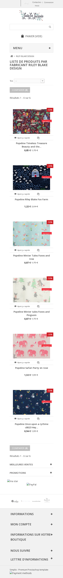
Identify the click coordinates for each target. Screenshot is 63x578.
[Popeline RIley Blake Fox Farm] (31, 177)
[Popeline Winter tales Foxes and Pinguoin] (31, 290)
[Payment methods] (21, 573)
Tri (11, 80)
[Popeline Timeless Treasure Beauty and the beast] (31, 121)
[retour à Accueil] (11, 56)
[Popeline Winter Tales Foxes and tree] (31, 233)
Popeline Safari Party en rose (31, 367)
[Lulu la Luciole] (31, 15)
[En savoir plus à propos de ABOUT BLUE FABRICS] (25, 501)
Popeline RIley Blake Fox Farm (31, 199)
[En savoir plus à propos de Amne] (47, 501)
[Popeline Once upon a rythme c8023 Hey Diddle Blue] (31, 402)
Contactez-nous (37, 4)
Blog (26, 3)
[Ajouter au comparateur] (38, 137)
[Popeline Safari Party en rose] (31, 346)
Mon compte (20, 524)
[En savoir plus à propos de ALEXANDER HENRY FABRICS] (36, 501)
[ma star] (12, 481)
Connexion (48, 2)
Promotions (18, 472)
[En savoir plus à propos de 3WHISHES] (15, 501)
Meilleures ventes (21, 464)
